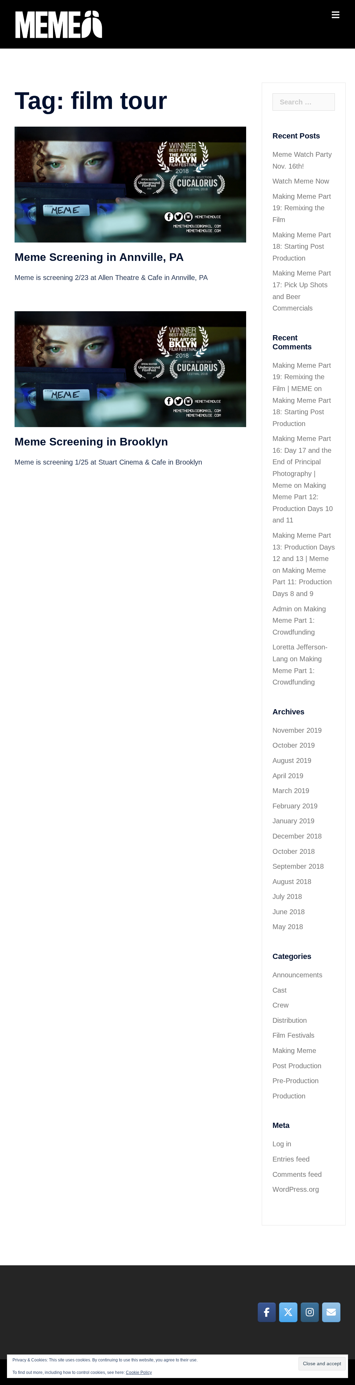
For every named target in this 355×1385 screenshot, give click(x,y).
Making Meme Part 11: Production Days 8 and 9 (302, 582)
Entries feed (291, 1159)
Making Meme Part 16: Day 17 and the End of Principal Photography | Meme (301, 462)
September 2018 (298, 866)
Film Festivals (293, 1035)
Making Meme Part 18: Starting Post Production (301, 246)
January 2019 (293, 821)
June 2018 (288, 912)
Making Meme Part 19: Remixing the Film (301, 208)
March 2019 (290, 791)
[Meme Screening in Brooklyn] (130, 369)
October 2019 (293, 745)
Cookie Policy (139, 1372)
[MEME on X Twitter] (288, 1312)
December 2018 (297, 836)
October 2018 (293, 851)
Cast (279, 990)
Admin (282, 609)
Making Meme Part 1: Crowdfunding (299, 620)
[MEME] (59, 23)
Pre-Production (295, 1081)
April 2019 (287, 776)
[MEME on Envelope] (331, 1312)
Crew (280, 1005)
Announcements (297, 975)
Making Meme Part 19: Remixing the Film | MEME (301, 377)
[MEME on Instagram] (310, 1312)
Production (288, 1096)
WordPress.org (295, 1189)
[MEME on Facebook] (267, 1312)
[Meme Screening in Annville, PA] (130, 184)
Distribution (289, 1020)
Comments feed (297, 1174)
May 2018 (287, 927)
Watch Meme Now (300, 181)
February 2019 (295, 806)
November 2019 (297, 730)
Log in (281, 1144)
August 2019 (291, 760)
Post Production (296, 1066)
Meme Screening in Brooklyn (91, 441)
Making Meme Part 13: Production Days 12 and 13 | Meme (303, 547)
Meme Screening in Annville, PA (99, 257)
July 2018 (287, 896)
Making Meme (294, 1050)
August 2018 (291, 881)
